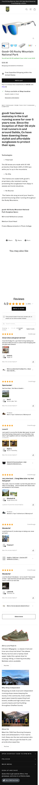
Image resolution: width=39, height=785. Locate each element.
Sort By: (21, 329)
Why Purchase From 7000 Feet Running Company (18, 106)
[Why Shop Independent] (15, 677)
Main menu (7, 764)
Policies (6, 759)
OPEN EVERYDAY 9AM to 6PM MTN (16, 754)
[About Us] (15, 719)
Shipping (5, 65)
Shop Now (6, 665)
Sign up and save (10, 770)
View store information (12, 97)
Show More (5, 437)
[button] (33, 304)
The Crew (6, 746)
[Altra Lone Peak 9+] (15, 635)
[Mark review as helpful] (33, 361)
